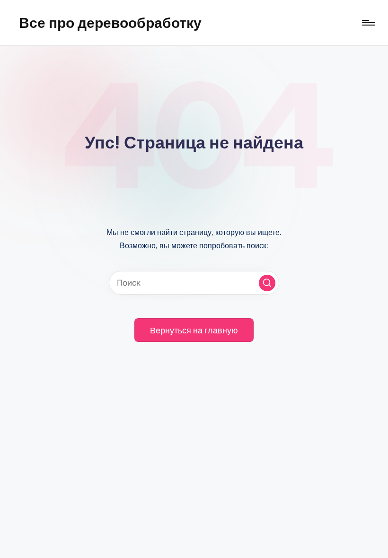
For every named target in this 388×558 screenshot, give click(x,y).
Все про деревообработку (110, 23)
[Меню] (368, 22)
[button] (267, 283)
